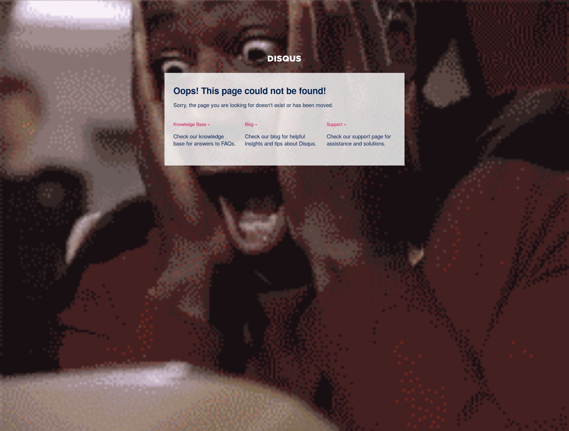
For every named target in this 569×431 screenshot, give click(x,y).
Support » (336, 124)
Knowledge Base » (191, 124)
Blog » (251, 124)
